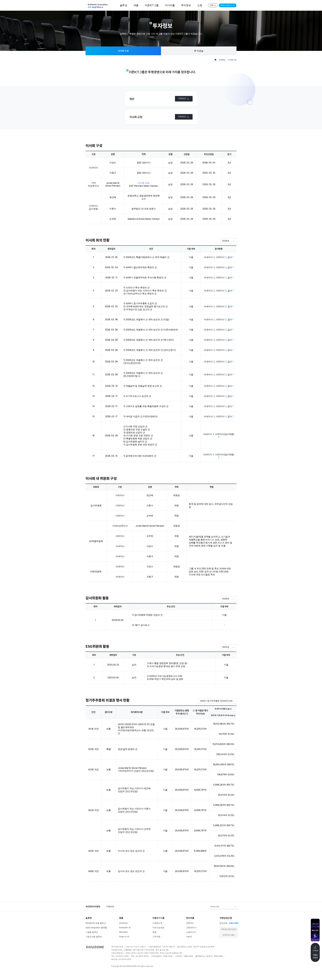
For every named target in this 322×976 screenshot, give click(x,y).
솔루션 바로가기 (227, 5)
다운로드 (182, 98)
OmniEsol (123, 923)
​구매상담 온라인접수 (229, 929)
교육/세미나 (191, 928)
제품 (136, 5)
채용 (154, 932)
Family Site (214, 907)
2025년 (225, 647)
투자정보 (186, 5)
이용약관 (110, 907)
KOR (211, 5)
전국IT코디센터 (229, 935)
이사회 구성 (123, 50)
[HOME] (215, 60)
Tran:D (189, 937)
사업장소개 (157, 923)
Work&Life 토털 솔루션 (96, 923)
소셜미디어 (191, 932)
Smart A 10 (124, 937)
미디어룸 (170, 5)
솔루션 (123, 5)
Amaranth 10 (124, 928)
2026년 (225, 241)
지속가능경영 (158, 928)
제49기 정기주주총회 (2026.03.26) (216, 701)
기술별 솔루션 (92, 932)
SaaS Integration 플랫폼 (96, 928)
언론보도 (190, 923)
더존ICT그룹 (152, 5)
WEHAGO (123, 932)
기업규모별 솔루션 (94, 937)
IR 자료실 (198, 51)
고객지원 (156, 937)
